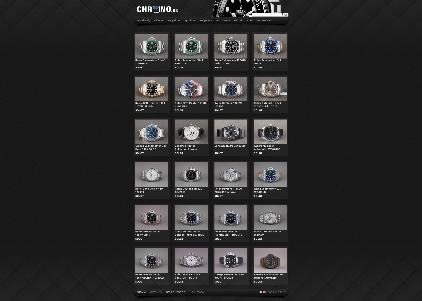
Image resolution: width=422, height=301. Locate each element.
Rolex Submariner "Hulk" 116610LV (150, 62)
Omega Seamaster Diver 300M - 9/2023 (229, 276)
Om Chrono (223, 20)
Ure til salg (143, 20)
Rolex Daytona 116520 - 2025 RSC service (229, 190)
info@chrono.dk (175, 292)
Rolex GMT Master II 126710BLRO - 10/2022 (149, 276)
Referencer (264, 20)
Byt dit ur (190, 20)
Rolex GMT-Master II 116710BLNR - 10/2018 (228, 233)
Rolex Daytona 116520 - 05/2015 (189, 190)
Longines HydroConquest (229, 145)
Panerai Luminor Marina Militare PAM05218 (268, 276)
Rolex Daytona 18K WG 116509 (228, 105)
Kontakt (239, 20)
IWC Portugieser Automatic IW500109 (267, 147)
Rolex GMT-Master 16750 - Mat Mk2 (190, 105)
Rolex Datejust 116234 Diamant (268, 233)
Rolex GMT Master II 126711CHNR (147, 233)
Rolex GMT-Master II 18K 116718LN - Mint (150, 105)
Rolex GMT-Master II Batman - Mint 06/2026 (189, 233)
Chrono (141, 292)
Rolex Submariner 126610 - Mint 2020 (230, 62)
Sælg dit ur (174, 20)
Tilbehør (159, 20)
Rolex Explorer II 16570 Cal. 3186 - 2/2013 (189, 276)
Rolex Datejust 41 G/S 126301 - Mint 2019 (267, 105)
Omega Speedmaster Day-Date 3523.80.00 (151, 147)
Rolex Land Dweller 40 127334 (149, 190)
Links (250, 20)
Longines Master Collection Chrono (186, 147)
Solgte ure (206, 20)
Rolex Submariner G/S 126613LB (267, 190)
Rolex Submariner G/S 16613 (267, 62)
